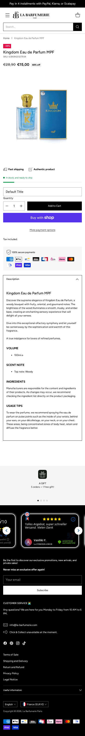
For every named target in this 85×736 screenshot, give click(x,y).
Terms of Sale (10, 654)
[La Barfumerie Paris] (31, 15)
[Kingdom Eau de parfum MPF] (42, 115)
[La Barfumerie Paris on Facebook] (5, 644)
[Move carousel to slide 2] (41, 500)
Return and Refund (13, 667)
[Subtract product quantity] (6, 206)
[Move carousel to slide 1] (38, 500)
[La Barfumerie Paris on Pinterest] (11, 644)
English (9, 704)
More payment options (42, 229)
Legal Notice (10, 679)
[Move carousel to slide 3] (44, 500)
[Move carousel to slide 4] (47, 500)
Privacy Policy (11, 673)
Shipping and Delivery (15, 660)
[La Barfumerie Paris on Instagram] (17, 644)
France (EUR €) (35, 704)
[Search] (77, 27)
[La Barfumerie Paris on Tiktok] (24, 644)
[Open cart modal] (78, 15)
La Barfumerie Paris (32, 711)
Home (6, 38)
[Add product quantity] (21, 206)
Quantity (8, 198)
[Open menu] (7, 15)
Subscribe (42, 590)
